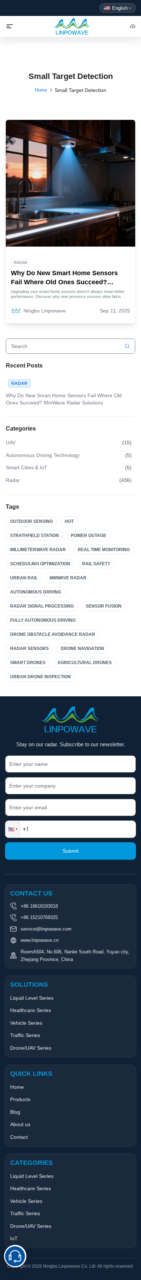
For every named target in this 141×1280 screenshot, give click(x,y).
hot (69, 521)
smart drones (28, 662)
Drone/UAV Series (30, 1048)
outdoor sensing (31, 521)
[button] (12, 829)
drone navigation (82, 648)
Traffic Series (25, 1035)
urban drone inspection (40, 676)
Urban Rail (24, 577)
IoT (14, 1238)
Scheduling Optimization (40, 563)
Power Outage (88, 535)
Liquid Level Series (32, 998)
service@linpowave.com (46, 929)
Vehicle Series (26, 1023)
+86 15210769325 (39, 917)
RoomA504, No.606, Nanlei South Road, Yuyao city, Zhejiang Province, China (75, 955)
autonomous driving (35, 592)
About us (20, 1124)
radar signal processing (42, 606)
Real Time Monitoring (104, 549)
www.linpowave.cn (40, 940)
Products (20, 1099)
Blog (15, 1112)
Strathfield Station (34, 535)
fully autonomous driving (43, 620)
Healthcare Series (30, 1010)
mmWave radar (68, 577)
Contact (19, 1137)
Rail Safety (96, 563)
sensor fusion (103, 606)
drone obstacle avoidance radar (52, 634)
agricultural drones (84, 662)
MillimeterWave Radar (38, 549)
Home (41, 90)
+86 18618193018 (39, 906)
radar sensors (29, 648)
